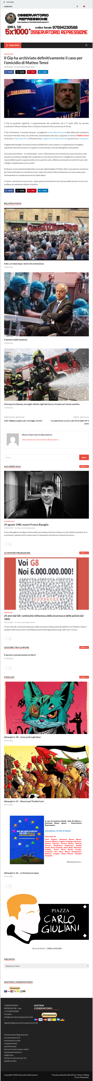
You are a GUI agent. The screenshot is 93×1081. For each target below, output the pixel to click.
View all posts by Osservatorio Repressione (41, 439)
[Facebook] (77, 6)
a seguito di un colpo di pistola (54, 138)
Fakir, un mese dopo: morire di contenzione (24, 263)
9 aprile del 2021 (20, 138)
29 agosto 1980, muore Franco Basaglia (26, 524)
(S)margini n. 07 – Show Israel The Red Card (24, 801)
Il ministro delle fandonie (15, 339)
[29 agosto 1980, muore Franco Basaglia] (46, 495)
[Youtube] (84, 6)
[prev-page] (6, 544)
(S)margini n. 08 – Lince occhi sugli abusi (22, 737)
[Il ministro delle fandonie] (46, 305)
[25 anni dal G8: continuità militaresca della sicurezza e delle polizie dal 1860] (46, 583)
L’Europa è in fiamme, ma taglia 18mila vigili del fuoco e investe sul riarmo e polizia (41, 404)
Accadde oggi (9, 521)
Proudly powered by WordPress (64, 1075)
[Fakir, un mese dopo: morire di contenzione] (46, 235)
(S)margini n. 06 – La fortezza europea (21, 873)
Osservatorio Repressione (25, 67)
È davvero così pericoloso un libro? (20, 655)
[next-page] (10, 544)
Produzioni (8, 612)
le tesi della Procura (55, 132)
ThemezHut (84, 1077)
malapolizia (8, 54)
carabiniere (83, 138)
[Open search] (86, 45)
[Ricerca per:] (46, 457)
